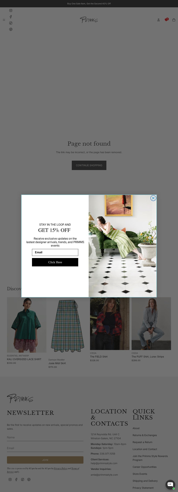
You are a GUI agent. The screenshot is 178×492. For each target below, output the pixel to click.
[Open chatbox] (170, 485)
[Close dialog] (153, 198)
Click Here (55, 262)
